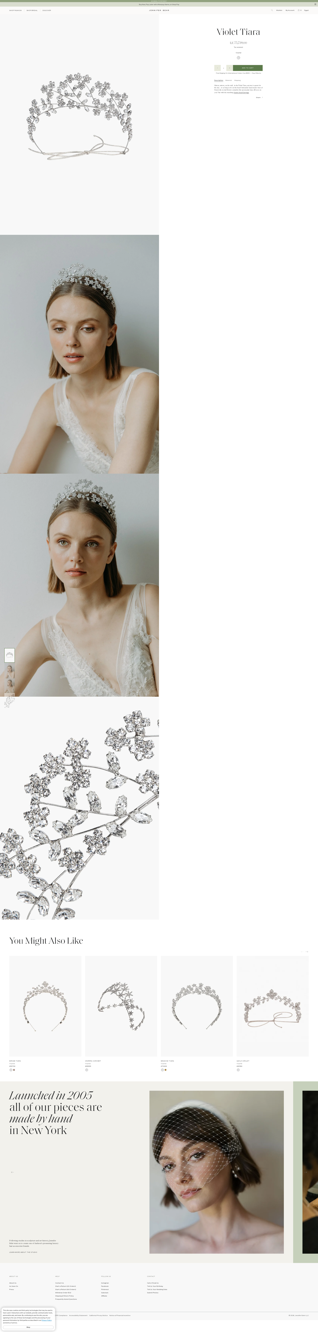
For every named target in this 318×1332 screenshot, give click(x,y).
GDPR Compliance (60, 1315)
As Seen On (13, 1286)
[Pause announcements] (315, 4)
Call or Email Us (153, 1283)
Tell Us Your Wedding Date (157, 1289)
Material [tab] (228, 80)
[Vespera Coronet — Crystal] (121, 1006)
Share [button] (258, 97)
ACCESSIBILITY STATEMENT (159, 1)
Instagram (105, 1283)
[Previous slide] (2, 921)
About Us (12, 1283)
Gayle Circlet (243, 1061)
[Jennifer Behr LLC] (159, 10)
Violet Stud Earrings (241, 92)
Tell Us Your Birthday (155, 1286)
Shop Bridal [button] (32, 10)
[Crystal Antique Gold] (165, 1070)
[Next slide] (2, 925)
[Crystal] (238, 57)
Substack (104, 1293)
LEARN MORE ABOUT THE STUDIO (23, 1252)
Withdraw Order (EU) (63, 1293)
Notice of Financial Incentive (119, 1315)
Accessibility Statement (78, 1315)
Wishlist (279, 10)
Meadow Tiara (167, 1061)
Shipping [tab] (237, 80)
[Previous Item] (302, 952)
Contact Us (59, 1283)
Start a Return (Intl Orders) (65, 1289)
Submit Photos (152, 1293)
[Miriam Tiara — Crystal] (45, 1006)
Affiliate (104, 1296)
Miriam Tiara (15, 1061)
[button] (299, 10)
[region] (159, 4)
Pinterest (105, 1289)
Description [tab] (218, 80)
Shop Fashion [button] (15, 10)
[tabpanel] (146, 1172)
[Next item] (307, 952)
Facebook (105, 1286)
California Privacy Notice (98, 1315)
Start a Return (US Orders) (65, 1286)
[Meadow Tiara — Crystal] (197, 1006)
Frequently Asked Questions (66, 1299)
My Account (290, 10)
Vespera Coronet (93, 1061)
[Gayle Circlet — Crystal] (273, 1006)
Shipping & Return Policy (64, 1296)
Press (11, 1289)
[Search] (272, 10)
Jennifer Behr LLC (302, 1315)
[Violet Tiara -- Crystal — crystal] (9, 655)
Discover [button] (47, 10)
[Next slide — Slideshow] (305, 1172)
